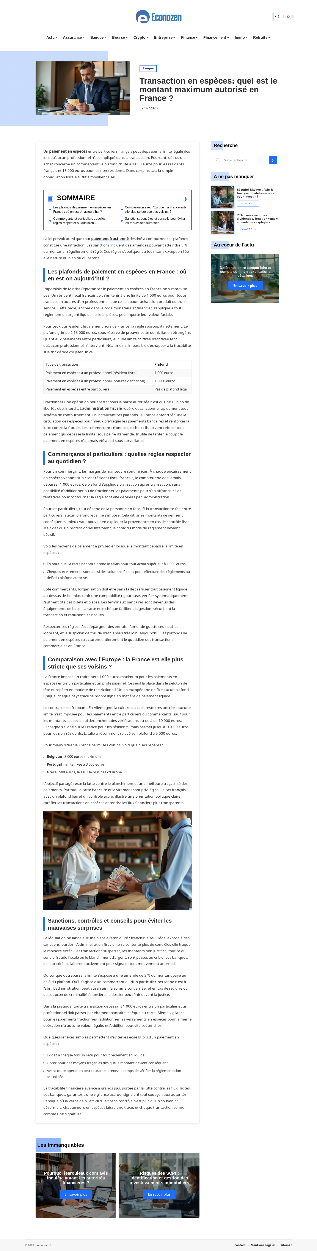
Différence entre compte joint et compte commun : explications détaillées (245, 271)
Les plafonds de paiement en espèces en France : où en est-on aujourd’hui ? (82, 209)
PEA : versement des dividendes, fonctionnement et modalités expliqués (257, 218)
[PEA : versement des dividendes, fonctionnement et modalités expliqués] (222, 222)
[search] (277, 16)
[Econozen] (158, 17)
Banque (148, 68)
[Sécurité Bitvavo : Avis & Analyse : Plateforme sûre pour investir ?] (222, 197)
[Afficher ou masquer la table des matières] (141, 198)
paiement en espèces (68, 151)
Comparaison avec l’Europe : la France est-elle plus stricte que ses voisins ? (155, 209)
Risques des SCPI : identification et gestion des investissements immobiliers (159, 1178)
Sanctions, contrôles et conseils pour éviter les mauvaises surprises (155, 221)
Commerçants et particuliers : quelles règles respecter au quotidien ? (79, 221)
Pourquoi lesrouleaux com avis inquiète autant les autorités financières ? (76, 1178)
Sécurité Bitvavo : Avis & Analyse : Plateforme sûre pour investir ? (256, 193)
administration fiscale (102, 408)
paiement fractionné (110, 238)
